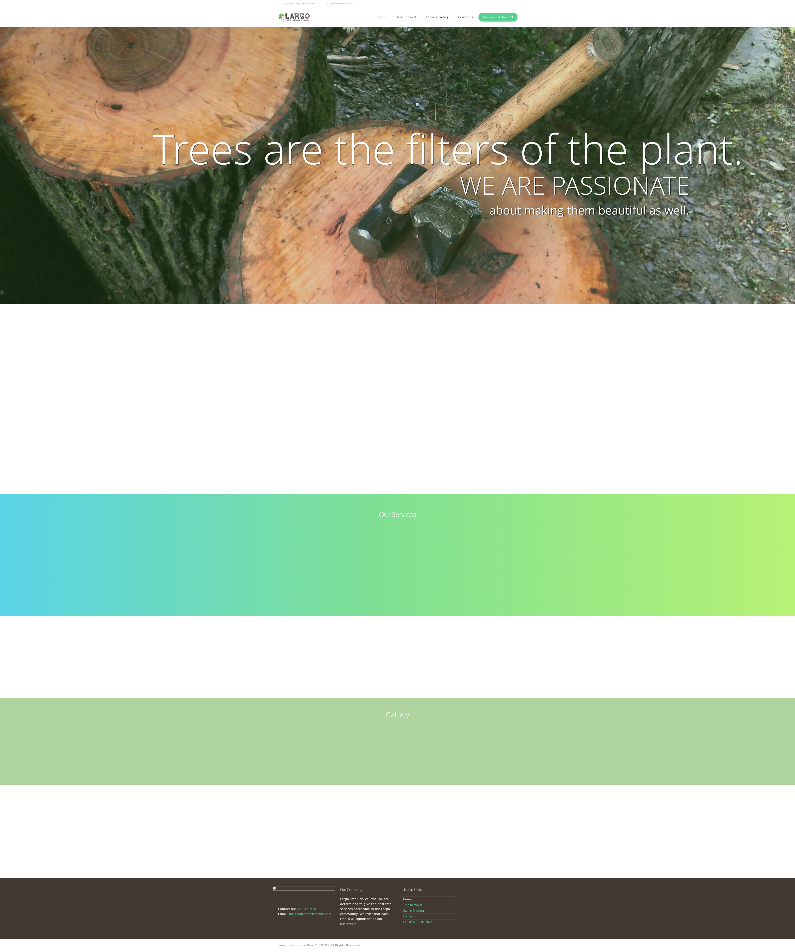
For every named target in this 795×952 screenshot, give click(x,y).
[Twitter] (492, 4)
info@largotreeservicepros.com (341, 3)
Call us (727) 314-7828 (417, 922)
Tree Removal (412, 905)
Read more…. (335, 582)
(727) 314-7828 (306, 909)
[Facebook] (498, 4)
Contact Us (410, 916)
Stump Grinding (413, 910)
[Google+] (504, 4)
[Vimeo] (510, 4)
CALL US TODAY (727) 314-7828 (397, 675)
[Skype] (515, 4)
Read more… (460, 582)
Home (407, 899)
